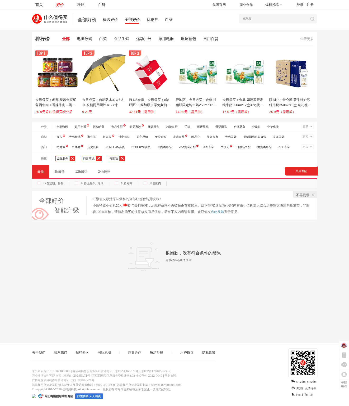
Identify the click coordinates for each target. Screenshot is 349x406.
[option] (58, 84)
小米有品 (178, 137)
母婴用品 (221, 126)
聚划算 (91, 137)
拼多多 (107, 137)
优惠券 (152, 20)
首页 (39, 5)
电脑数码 (84, 39)
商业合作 (246, 5)
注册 (310, 5)
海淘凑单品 (264, 147)
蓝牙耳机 (202, 126)
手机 (187, 126)
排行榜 (42, 38)
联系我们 (60, 352)
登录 (300, 5)
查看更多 (307, 39)
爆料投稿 (272, 5)
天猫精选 (74, 137)
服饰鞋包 (188, 39)
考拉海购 (160, 137)
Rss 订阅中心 (304, 395)
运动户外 (143, 39)
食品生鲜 (121, 39)
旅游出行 (172, 126)
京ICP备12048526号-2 (155, 371)
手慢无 (225, 147)
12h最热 (81, 171)
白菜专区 (301, 171)
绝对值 (61, 147)
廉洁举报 (156, 352)
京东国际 (278, 137)
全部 (66, 39)
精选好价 (110, 20)
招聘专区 (82, 352)
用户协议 (186, 352)
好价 (60, 5)
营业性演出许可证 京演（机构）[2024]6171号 (61, 375)
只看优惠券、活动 (92, 183)
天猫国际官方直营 (254, 137)
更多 (305, 126)
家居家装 (135, 126)
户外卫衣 (239, 126)
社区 (81, 5)
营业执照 (170, 375)
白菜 (169, 20)
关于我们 (38, 352)
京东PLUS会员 (115, 147)
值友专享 (208, 147)
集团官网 (219, 5)
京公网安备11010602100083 (51, 371)
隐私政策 (208, 352)
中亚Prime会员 (141, 147)
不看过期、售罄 (53, 183)
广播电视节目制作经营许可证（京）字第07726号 (63, 380)
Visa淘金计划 (187, 147)
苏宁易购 (142, 137)
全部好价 (132, 20)
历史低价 (93, 147)
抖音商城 (124, 137)
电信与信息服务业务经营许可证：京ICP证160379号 (105, 371)
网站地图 (104, 352)
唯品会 (195, 137)
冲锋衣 (256, 126)
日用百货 (210, 39)
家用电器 (166, 39)
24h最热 (104, 171)
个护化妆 (273, 126)
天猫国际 (230, 137)
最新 (40, 171)
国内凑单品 (164, 147)
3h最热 (59, 171)
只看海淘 (126, 183)
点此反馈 (217, 212)
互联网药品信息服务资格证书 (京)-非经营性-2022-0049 (127, 375)
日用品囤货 (243, 147)
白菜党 (76, 147)
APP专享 (284, 147)
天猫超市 (212, 137)
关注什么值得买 (306, 388)
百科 (102, 5)
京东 (59, 137)
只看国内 (155, 183)
